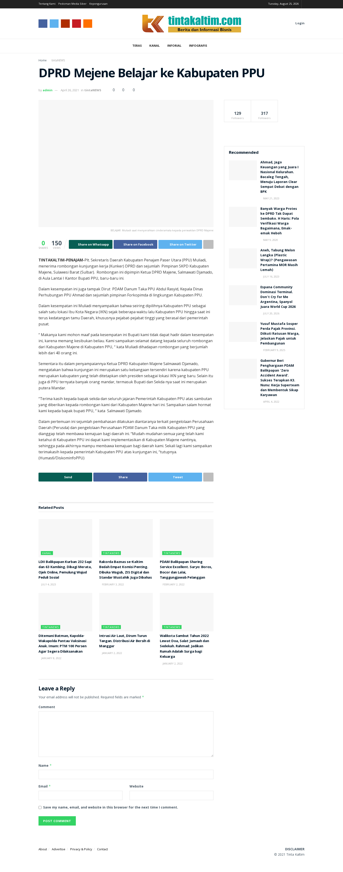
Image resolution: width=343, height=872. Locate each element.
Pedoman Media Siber (72, 4)
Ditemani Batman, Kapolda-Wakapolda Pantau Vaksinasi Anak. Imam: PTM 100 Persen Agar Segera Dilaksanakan (62, 644)
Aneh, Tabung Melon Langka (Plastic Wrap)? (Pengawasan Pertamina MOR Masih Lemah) (279, 260)
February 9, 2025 (273, 350)
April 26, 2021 (70, 90)
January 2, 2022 (111, 653)
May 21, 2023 (270, 198)
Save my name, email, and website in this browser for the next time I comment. (110, 807)
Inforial (174, 46)
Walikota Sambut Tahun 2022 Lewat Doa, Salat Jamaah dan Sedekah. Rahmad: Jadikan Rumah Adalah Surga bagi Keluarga (184, 646)
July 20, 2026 (270, 313)
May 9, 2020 (270, 240)
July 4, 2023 (48, 584)
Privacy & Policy (81, 849)
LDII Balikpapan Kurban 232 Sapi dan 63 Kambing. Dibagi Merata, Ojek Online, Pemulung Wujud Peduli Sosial (64, 570)
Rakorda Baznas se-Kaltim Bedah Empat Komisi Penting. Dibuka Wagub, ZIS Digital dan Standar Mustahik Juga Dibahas (125, 570)
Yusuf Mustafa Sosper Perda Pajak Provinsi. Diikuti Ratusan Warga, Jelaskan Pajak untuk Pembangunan (279, 334)
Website (137, 786)
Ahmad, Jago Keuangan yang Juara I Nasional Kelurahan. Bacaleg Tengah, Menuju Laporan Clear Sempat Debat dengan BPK (279, 177)
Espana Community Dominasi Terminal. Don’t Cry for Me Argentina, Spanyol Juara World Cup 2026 (278, 297)
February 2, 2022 (173, 584)
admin (47, 90)
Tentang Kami (47, 4)
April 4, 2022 (270, 401)
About (42, 849)
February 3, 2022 (112, 584)
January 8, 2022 (51, 658)
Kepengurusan (98, 4)
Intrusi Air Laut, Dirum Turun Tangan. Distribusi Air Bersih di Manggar (124, 641)
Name (45, 765)
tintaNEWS (58, 60)
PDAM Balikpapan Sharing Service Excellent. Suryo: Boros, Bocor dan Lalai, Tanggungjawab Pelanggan (186, 570)
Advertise (58, 849)
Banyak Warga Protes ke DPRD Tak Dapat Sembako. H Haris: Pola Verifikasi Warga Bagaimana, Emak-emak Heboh (279, 221)
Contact (102, 849)
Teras (137, 46)
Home (42, 60)
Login (299, 23)
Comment (46, 707)
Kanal (154, 46)
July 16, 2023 (270, 276)
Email (44, 786)
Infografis (198, 46)
